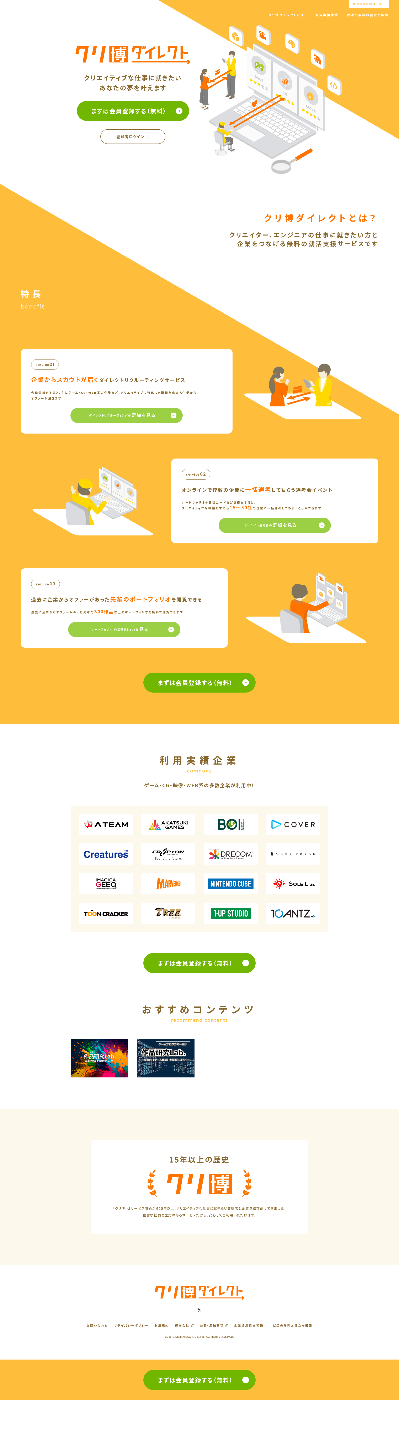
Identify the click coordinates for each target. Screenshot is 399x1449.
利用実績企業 (327, 14)
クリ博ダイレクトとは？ (287, 14)
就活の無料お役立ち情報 (368, 14)
